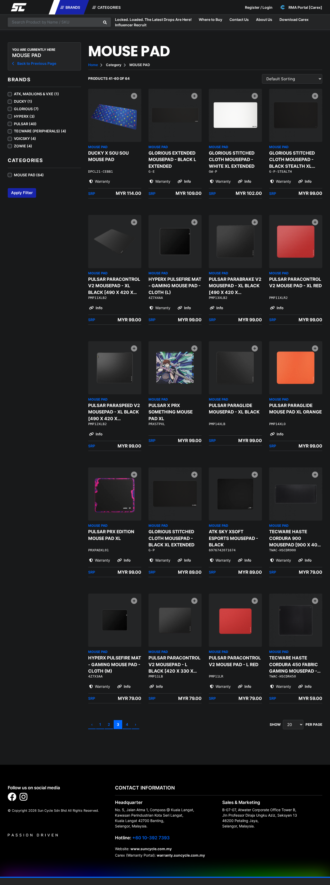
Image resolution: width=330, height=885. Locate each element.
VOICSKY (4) (25, 138)
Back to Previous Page (36, 63)
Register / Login (259, 7)
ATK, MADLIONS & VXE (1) (36, 94)
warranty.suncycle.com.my (181, 855)
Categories (109, 7)
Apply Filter (22, 192)
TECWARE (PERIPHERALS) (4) (40, 131)
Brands (72, 7)
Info (187, 181)
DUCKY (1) (23, 101)
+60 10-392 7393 (151, 837)
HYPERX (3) (24, 116)
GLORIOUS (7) (26, 109)
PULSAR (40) (25, 124)
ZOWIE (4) (23, 146)
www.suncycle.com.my (151, 849)
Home (93, 65)
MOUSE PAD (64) (29, 175)
